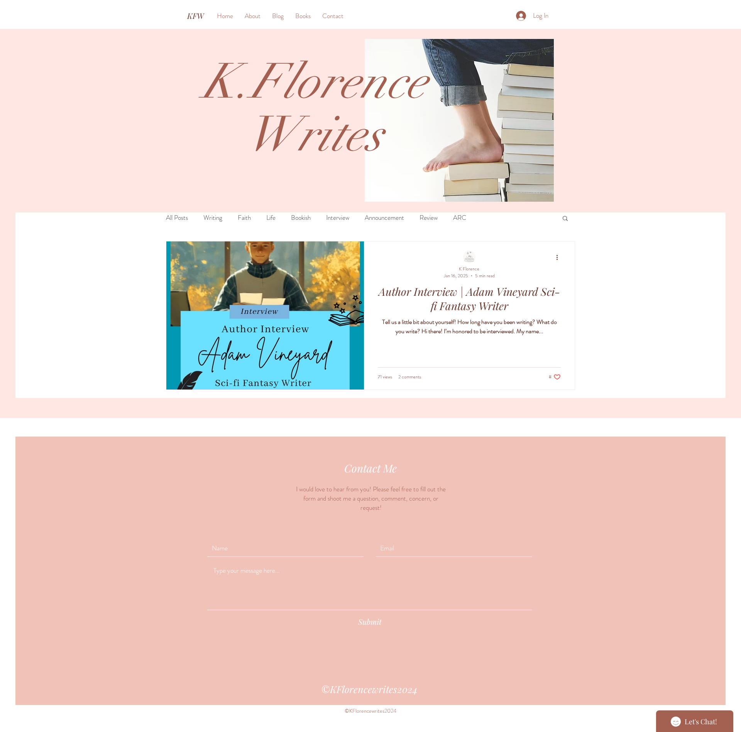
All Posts (177, 217)
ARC (459, 217)
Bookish (301, 217)
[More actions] (559, 257)
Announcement (384, 217)
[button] (565, 219)
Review (429, 217)
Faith (244, 217)
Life (271, 217)
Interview (337, 217)
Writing (212, 217)
